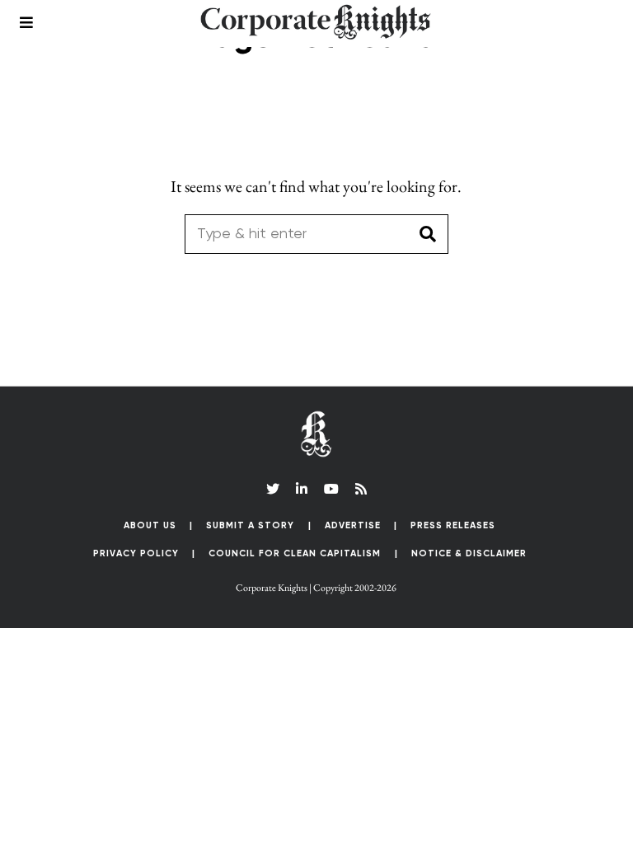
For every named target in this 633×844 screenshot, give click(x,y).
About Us (150, 525)
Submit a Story (250, 525)
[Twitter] (273, 489)
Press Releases (452, 525)
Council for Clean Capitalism (295, 553)
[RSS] (361, 489)
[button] (428, 234)
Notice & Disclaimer (469, 553)
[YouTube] (331, 489)
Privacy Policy (136, 553)
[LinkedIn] (302, 489)
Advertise (353, 525)
